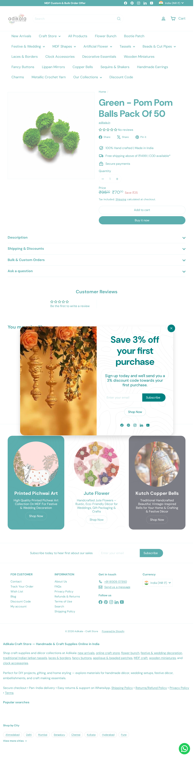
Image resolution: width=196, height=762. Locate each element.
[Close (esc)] (171, 328)
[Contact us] (184, 748)
